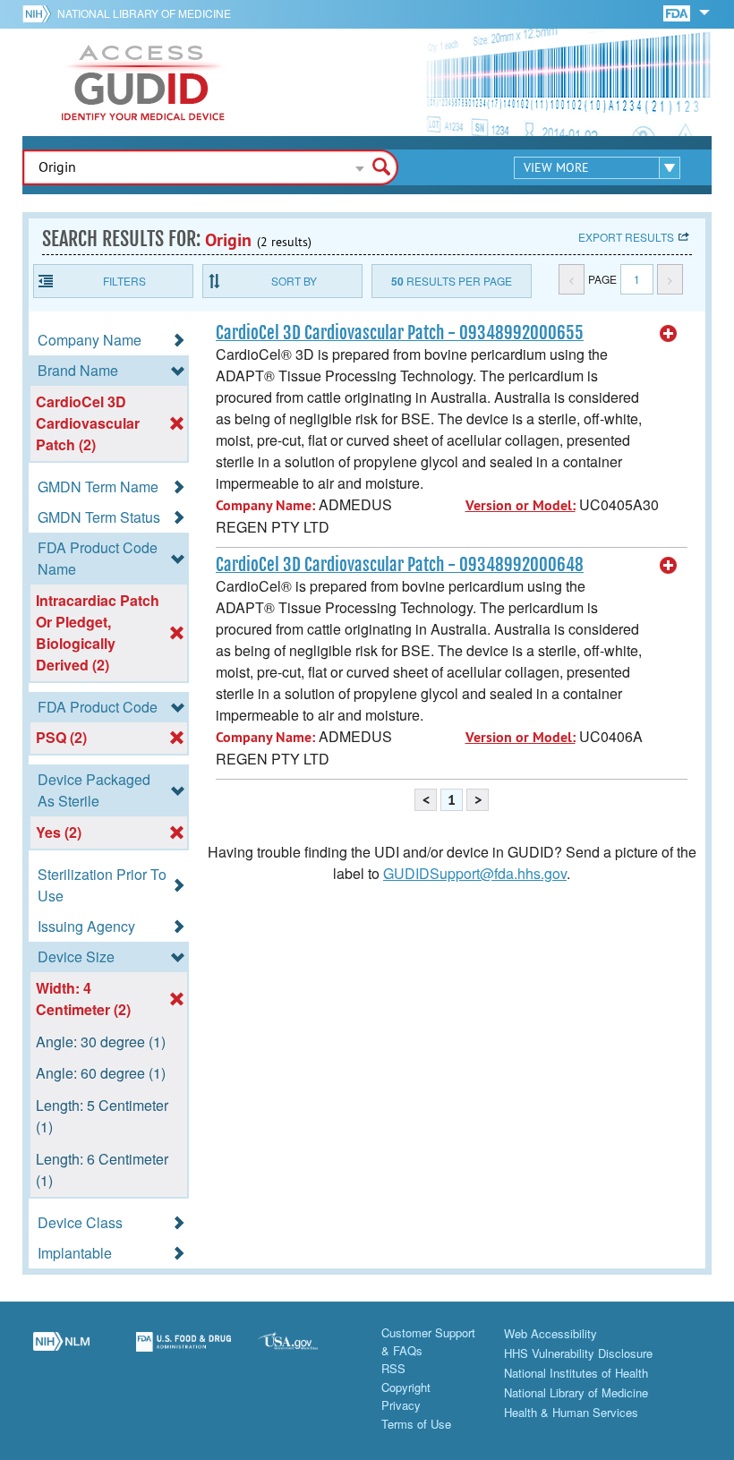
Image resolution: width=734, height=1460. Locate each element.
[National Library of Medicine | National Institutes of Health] (61, 1351)
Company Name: (265, 505)
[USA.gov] (306, 1351)
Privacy (401, 1404)
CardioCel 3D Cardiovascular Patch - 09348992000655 (400, 333)
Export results (626, 236)
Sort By (294, 280)
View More (556, 167)
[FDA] (678, 12)
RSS (393, 1368)
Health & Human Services (571, 1412)
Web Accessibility (550, 1333)
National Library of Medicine (144, 13)
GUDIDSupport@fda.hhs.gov (475, 873)
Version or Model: (520, 505)
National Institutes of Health (576, 1372)
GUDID (143, 82)
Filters (124, 280)
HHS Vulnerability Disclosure (578, 1353)
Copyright (406, 1387)
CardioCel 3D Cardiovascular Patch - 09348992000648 (400, 565)
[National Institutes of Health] (39, 13)
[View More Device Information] (669, 334)
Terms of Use (416, 1423)
